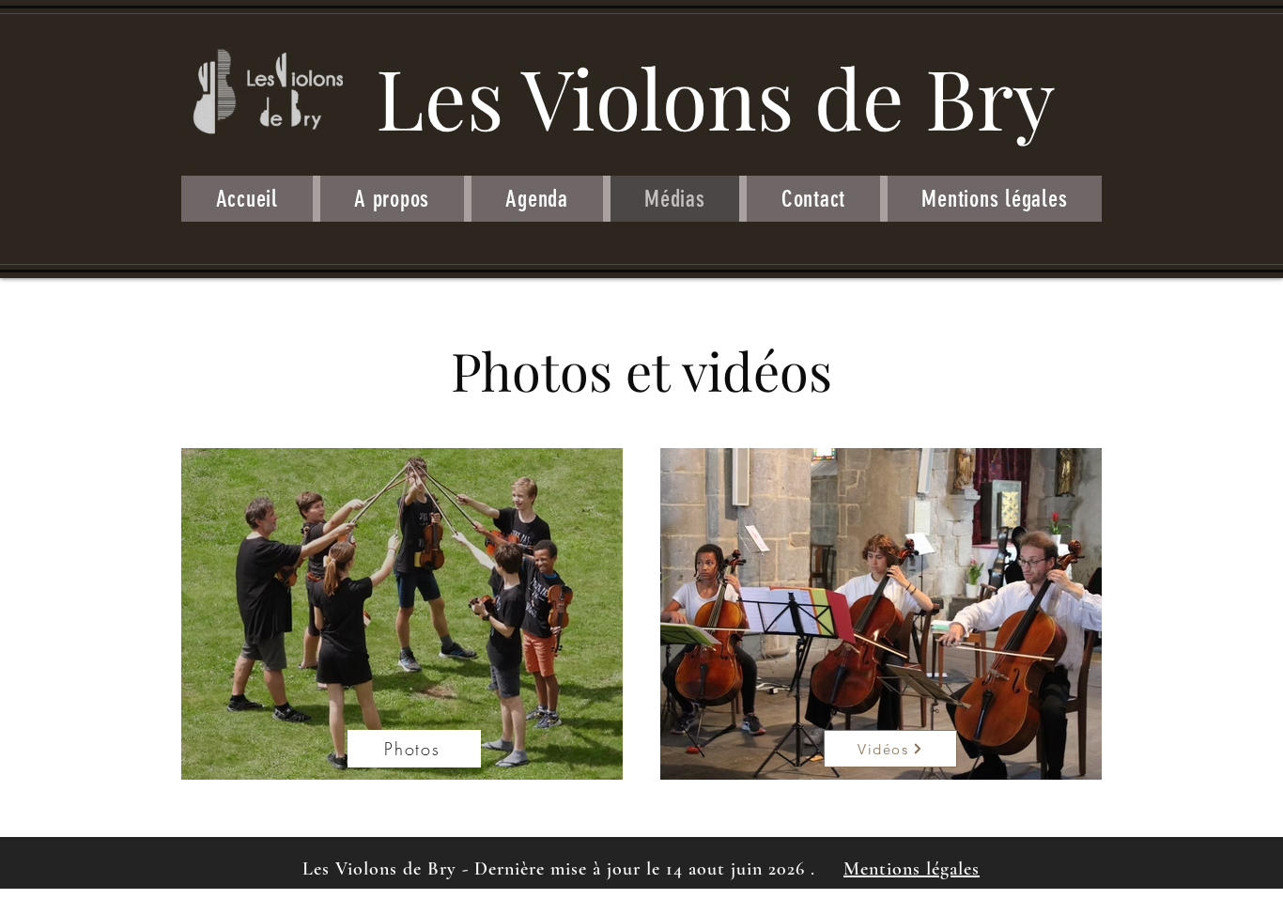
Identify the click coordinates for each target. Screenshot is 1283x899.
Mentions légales (911, 869)
